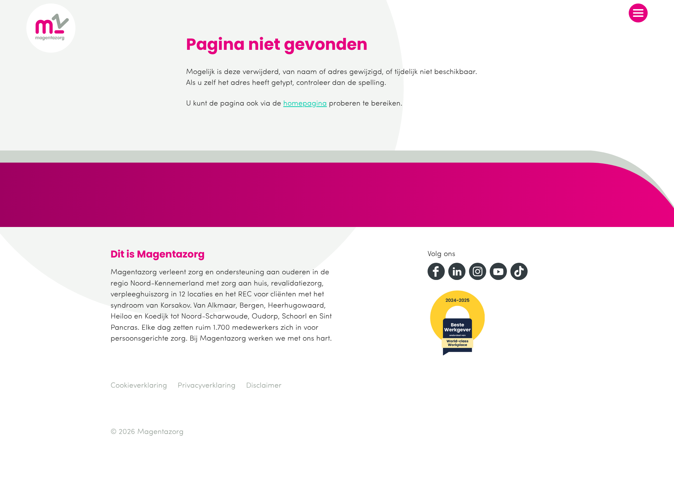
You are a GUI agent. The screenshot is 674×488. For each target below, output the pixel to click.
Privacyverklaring (207, 384)
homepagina (305, 102)
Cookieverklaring (139, 384)
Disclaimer (264, 384)
